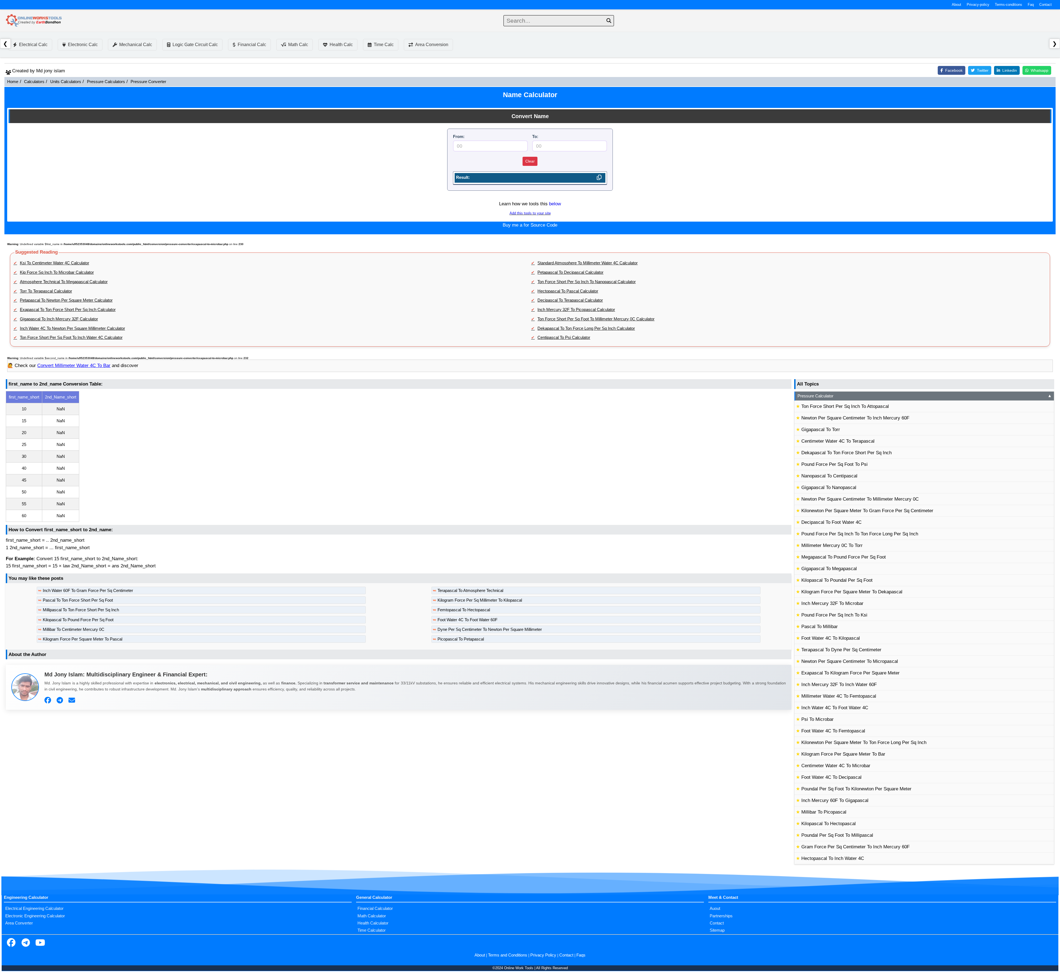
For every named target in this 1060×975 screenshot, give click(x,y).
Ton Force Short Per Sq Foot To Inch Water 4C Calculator (71, 337)
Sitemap (717, 930)
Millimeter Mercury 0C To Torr (832, 545)
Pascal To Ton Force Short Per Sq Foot (78, 600)
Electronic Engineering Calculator (35, 916)
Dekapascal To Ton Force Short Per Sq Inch (846, 452)
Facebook (954, 70)
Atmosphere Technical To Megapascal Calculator (64, 282)
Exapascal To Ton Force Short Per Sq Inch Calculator (68, 309)
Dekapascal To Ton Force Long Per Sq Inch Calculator (586, 328)
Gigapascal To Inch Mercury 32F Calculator (59, 319)
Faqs (580, 955)
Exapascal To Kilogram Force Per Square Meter (850, 673)
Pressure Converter (148, 81)
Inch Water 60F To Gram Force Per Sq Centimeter (88, 590)
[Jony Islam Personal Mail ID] (72, 700)
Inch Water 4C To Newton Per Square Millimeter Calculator (72, 328)
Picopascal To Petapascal (461, 639)
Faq (1031, 5)
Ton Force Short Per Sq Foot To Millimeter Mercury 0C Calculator (595, 319)
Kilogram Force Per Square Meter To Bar (843, 754)
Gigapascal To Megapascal (829, 568)
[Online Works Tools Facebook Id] (11, 943)
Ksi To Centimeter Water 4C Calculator (54, 263)
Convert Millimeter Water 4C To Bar (73, 365)
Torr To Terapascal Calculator (46, 291)
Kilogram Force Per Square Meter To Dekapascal (851, 591)
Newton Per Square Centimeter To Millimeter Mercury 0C (860, 499)
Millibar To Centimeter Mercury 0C (73, 629)
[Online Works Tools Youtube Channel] (40, 943)
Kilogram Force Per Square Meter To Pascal (82, 639)
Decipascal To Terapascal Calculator (570, 300)
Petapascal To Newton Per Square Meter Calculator (66, 300)
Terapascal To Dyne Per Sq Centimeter (841, 649)
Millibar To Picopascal (823, 812)
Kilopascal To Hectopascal (828, 823)
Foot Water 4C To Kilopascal (830, 638)
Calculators (34, 81)
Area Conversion (431, 44)
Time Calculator (371, 930)
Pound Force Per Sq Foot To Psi (834, 464)
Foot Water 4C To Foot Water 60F (467, 620)
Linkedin (1009, 70)
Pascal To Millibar (819, 626)
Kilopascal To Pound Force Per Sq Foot (78, 620)
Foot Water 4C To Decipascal (831, 777)
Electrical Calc (33, 44)
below (555, 203)
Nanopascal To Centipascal (829, 476)
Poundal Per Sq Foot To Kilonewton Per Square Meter (856, 788)
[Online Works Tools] (34, 21)
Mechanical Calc (135, 44)
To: (535, 136)
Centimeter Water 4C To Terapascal (838, 441)
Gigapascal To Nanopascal (828, 487)
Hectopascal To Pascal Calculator (567, 291)
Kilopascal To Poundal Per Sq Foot (837, 580)
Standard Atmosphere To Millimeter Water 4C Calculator (587, 263)
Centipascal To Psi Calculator (563, 337)
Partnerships (721, 916)
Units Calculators (65, 81)
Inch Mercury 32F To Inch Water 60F (839, 684)
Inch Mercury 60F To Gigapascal (834, 800)
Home (12, 81)
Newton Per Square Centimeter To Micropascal (849, 661)
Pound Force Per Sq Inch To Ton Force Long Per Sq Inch (859, 533)
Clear (530, 161)
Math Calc (298, 44)
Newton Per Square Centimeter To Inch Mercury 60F (855, 418)
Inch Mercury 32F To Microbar (832, 603)
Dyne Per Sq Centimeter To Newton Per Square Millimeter (490, 629)
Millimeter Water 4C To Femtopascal (838, 696)
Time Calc (384, 44)
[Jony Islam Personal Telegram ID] (60, 700)
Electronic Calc (83, 44)
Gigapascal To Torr (820, 429)
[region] (398, 456)
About (956, 5)
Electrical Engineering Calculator (34, 908)
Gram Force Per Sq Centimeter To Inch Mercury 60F (855, 846)
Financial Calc (252, 44)
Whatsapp (1039, 70)
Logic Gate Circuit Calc (195, 44)
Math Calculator (371, 916)
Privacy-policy (978, 5)
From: (459, 136)
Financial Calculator (375, 908)
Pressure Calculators (106, 81)
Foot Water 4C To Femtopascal (833, 731)
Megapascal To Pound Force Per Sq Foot (843, 557)
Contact (1045, 5)
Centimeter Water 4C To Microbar (835, 765)
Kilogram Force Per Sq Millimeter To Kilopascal (480, 600)
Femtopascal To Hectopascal (464, 610)
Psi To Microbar (817, 719)
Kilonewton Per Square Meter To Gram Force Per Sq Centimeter (867, 510)
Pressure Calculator (924, 396)
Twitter (983, 70)
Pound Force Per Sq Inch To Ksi (834, 615)
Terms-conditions (1008, 5)
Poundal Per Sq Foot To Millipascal (837, 835)
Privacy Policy (543, 955)
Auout (715, 908)
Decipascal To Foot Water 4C (831, 522)
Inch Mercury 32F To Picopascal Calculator (576, 309)
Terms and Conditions (507, 955)
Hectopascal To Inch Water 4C (832, 858)
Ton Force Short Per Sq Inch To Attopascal (845, 406)
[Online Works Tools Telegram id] (25, 943)
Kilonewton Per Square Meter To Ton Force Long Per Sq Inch (863, 742)
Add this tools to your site (530, 213)
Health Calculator (372, 923)
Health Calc (341, 44)
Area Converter (19, 923)
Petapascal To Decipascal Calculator (570, 272)
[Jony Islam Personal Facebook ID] (48, 700)
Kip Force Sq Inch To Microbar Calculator (57, 272)
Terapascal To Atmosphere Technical (470, 590)
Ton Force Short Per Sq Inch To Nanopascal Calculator (586, 282)
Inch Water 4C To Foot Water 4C (834, 707)
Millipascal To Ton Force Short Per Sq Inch (81, 610)
